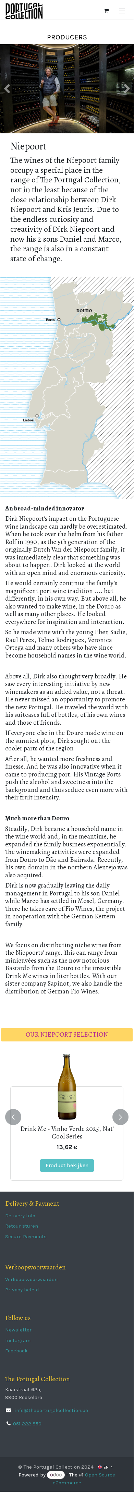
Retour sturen (21, 1226)
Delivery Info (20, 1216)
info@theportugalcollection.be (50, 1410)
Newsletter (18, 1330)
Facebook (16, 1351)
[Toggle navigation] (122, 11)
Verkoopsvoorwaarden (31, 1279)
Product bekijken (67, 1165)
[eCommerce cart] (106, 10)
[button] (13, 1117)
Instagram (18, 1340)
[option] (67, 1117)
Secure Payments (26, 1236)
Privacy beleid (22, 1290)
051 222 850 (27, 1424)
